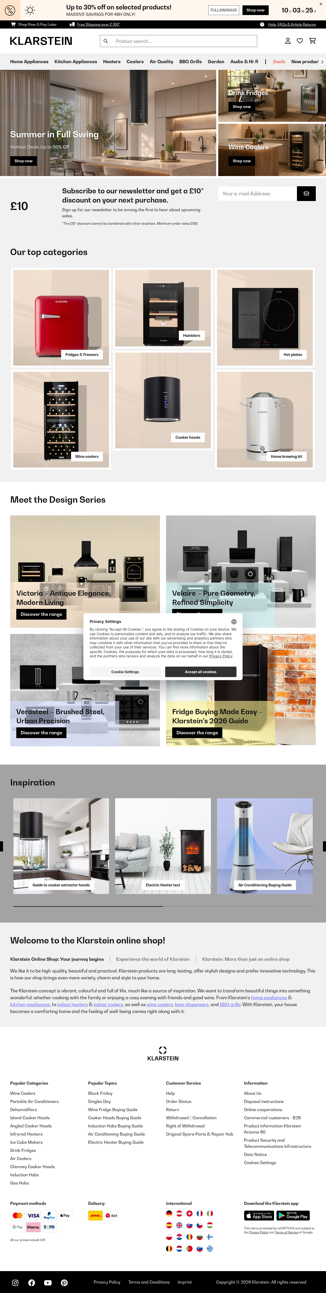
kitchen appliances (30, 1004)
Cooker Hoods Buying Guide (114, 1117)
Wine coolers (87, 456)
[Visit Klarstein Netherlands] (179, 1249)
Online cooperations (263, 1109)
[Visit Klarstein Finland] (210, 1237)
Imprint (185, 1282)
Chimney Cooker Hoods (32, 1166)
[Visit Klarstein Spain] (169, 1225)
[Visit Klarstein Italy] (210, 1213)
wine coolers (160, 1004)
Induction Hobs (24, 1174)
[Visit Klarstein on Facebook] (31, 1282)
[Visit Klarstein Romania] (189, 1237)
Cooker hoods (187, 437)
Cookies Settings (260, 1162)
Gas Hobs (19, 1182)
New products (306, 61)
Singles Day (99, 1101)
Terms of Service (286, 1232)
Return (172, 1109)
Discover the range (41, 614)
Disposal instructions (264, 1101)
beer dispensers (192, 1004)
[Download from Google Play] (293, 1215)
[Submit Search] (106, 41)
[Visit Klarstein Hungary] (210, 1225)
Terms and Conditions (149, 1282)
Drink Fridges (23, 1150)
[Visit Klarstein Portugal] (189, 1249)
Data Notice (255, 1154)
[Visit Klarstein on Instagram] (15, 1282)
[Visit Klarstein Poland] (169, 1237)
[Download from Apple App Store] (259, 1215)
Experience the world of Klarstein (153, 959)
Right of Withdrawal (185, 1125)
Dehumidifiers (23, 1109)
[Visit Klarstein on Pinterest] (64, 1282)
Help (170, 1093)
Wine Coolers (22, 1093)
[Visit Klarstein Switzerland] (189, 1213)
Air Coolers (20, 1158)
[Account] (288, 41)
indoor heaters (72, 1004)
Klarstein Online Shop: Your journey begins (57, 959)
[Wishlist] (300, 41)
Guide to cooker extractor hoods (61, 885)
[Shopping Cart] (312, 41)
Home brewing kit (286, 456)
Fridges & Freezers (82, 354)
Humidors (191, 335)
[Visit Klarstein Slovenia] (200, 1249)
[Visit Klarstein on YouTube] (48, 1282)
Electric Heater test (163, 885)
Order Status (178, 1101)
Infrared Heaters (26, 1134)
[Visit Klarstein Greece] (210, 1248)
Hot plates (293, 354)
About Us (252, 1093)
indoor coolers (108, 1004)
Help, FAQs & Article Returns (292, 24)
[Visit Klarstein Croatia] (179, 1237)
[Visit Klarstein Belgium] (169, 1249)
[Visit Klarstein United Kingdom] (179, 1225)
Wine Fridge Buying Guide (113, 1109)
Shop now (256, 10)
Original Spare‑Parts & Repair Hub (199, 1134)
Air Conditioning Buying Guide (265, 885)
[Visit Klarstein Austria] (179, 1213)
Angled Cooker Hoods (31, 1125)
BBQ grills (230, 1004)
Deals (279, 61)
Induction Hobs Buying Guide (115, 1125)
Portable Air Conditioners (34, 1101)
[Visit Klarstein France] (200, 1213)
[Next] (322, 62)
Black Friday (100, 1093)
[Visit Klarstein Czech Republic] (200, 1225)
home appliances (269, 997)
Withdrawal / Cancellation (191, 1117)
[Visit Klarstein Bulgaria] (200, 1237)
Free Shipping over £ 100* (98, 24)
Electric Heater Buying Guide (116, 1142)
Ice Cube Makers (26, 1142)
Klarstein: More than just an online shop (246, 959)
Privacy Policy (258, 1232)
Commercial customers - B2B (272, 1117)
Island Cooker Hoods (30, 1117)
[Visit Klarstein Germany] (169, 1213)
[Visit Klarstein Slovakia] (189, 1225)
